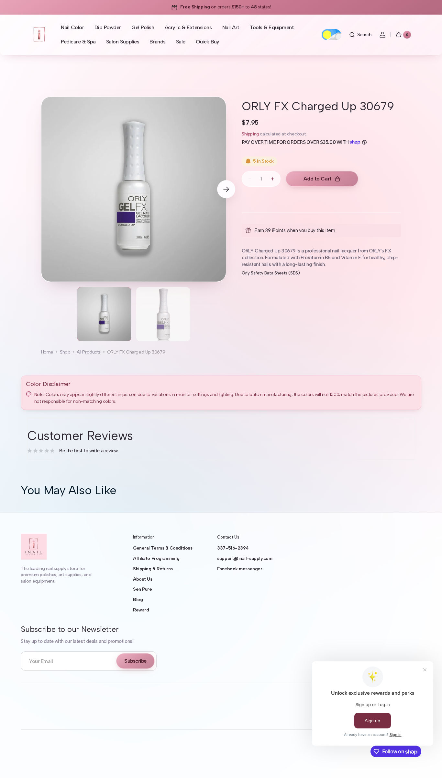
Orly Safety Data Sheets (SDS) (271, 273)
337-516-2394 (233, 548)
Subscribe (135, 661)
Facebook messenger (239, 569)
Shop (65, 352)
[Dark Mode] (331, 34)
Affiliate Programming (156, 558)
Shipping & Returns (153, 569)
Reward (141, 610)
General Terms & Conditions (162, 548)
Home (47, 352)
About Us (142, 579)
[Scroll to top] (427, 763)
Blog (138, 599)
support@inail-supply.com (244, 558)
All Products (89, 352)
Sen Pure (142, 589)
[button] (360, 35)
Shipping (250, 133)
